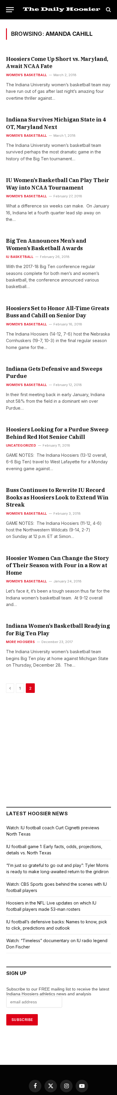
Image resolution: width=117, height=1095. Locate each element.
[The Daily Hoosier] (61, 9)
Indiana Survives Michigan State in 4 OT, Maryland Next (56, 123)
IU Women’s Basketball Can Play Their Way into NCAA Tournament (57, 184)
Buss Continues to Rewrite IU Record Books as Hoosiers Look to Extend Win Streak (57, 497)
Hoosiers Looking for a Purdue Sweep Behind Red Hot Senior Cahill (57, 433)
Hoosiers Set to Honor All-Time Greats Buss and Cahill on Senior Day (57, 312)
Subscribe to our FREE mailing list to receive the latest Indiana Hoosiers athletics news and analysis (57, 991)
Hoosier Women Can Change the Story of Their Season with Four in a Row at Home (57, 565)
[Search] (108, 9)
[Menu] (10, 9)
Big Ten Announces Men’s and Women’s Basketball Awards (46, 244)
